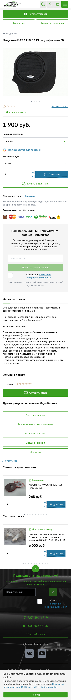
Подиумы (12, 33)
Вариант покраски (13, 134)
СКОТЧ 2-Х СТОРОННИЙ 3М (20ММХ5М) (45, 487)
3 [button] (36, 101)
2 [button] (34, 101)
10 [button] (47, 563)
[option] (35, 72)
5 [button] (35, 514)
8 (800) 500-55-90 (35, 626)
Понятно (35, 694)
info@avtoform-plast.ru (35, 644)
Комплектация (11, 156)
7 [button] (41, 514)
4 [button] (39, 101)
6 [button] (38, 514)
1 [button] (31, 101)
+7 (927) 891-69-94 (35, 617)
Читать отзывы (60, 106)
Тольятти (30, 196)
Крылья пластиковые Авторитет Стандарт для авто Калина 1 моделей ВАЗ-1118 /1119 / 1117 (47, 537)
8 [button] (43, 514)
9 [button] (46, 514)
